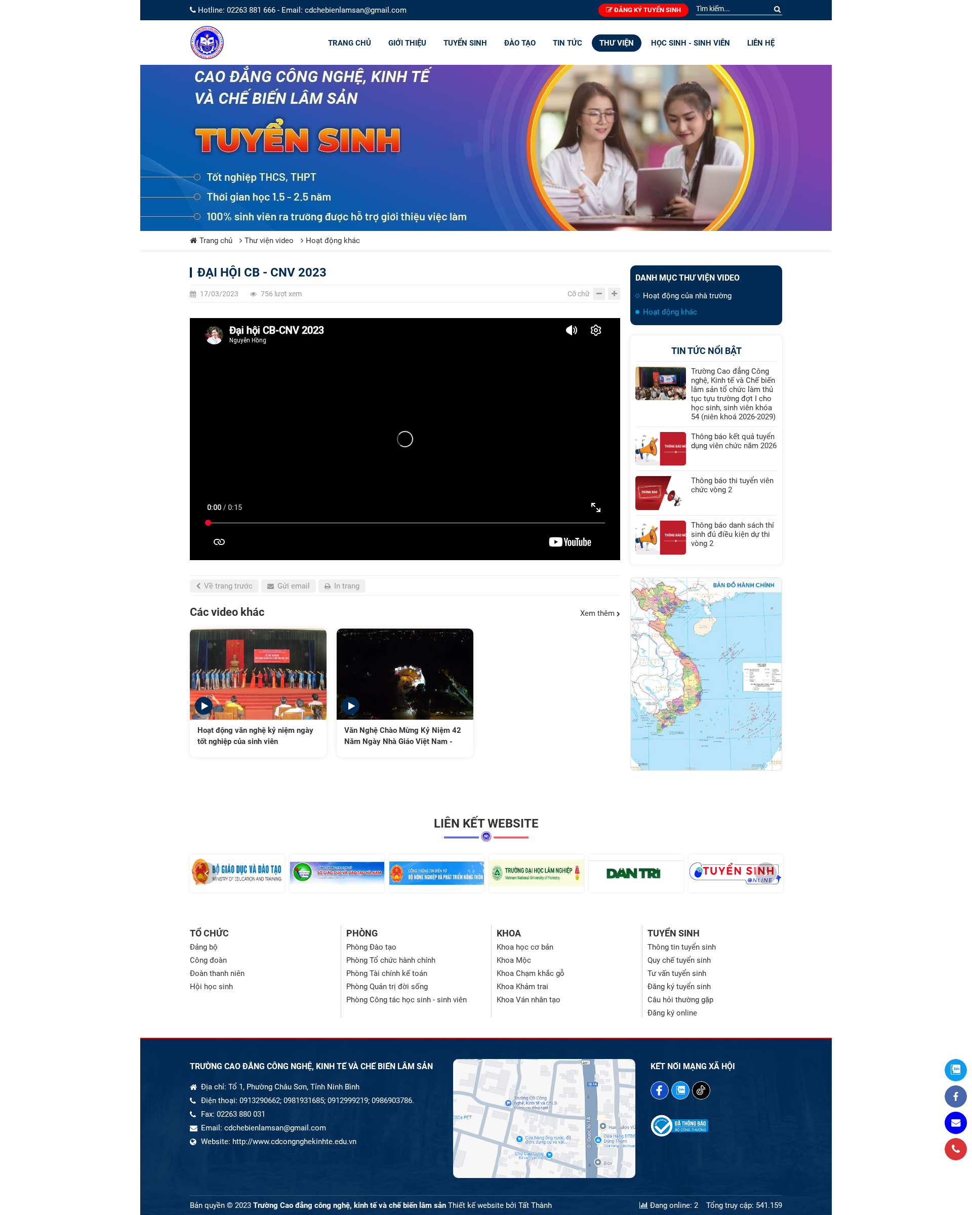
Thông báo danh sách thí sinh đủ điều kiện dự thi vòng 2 (732, 534)
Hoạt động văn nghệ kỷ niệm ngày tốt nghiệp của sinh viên (255, 736)
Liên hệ (761, 43)
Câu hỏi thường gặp (680, 999)
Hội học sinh (211, 986)
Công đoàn (208, 960)
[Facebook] (660, 1090)
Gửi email (292, 586)
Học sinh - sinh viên (690, 43)
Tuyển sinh (465, 43)
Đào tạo (520, 43)
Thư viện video (269, 240)
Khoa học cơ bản (525, 947)
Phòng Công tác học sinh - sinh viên (406, 999)
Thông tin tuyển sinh (681, 947)
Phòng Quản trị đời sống (387, 986)
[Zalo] (680, 1090)
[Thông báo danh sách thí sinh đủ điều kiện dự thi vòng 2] (660, 538)
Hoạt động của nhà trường (687, 295)
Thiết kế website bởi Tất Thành (500, 1205)
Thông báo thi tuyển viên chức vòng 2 (732, 485)
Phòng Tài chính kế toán (386, 973)
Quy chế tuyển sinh (679, 960)
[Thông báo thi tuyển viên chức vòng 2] (660, 493)
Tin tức (567, 43)
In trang (345, 586)
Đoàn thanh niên (217, 973)
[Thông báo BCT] (679, 1134)
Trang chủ (349, 43)
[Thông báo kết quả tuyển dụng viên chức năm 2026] (660, 449)
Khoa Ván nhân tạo (528, 999)
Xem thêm (598, 613)
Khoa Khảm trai (522, 986)
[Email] (956, 1123)
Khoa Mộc (514, 960)
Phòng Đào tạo (371, 947)
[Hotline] (956, 1149)
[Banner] (486, 148)
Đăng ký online (672, 1012)
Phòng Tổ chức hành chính (390, 960)
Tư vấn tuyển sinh (676, 973)
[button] (206, 873)
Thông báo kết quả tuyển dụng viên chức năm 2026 (734, 441)
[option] (258, 693)
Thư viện (616, 43)
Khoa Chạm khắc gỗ (530, 973)
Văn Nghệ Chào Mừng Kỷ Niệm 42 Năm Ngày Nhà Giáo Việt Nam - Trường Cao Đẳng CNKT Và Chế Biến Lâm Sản (402, 736)
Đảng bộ (204, 947)
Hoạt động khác (333, 240)
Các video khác (227, 612)
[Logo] (207, 42)
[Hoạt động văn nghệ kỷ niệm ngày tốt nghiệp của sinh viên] (258, 674)
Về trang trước (227, 586)
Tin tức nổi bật (706, 350)
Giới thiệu (407, 43)
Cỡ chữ (579, 294)
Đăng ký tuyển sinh (647, 10)
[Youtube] (701, 1090)
